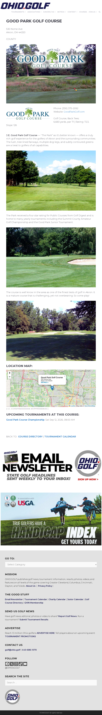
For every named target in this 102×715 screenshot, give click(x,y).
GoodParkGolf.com (74, 111)
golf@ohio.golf (12, 650)
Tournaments (17, 12)
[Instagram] (16, 664)
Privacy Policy (45, 586)
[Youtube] (25, 664)
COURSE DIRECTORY (30, 436)
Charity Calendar (57, 599)
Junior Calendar (75, 599)
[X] (12, 664)
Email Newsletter (14, 599)
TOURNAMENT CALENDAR (60, 436)
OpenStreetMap (89, 406)
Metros (60, 12)
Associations (33, 12)
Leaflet (72, 406)
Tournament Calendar (35, 599)
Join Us (92, 12)
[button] (52, 388)
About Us (30, 586)
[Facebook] (7, 664)
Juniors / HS (48, 12)
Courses (83, 12)
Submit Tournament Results (34, 619)
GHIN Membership (33, 603)
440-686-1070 (29, 650)
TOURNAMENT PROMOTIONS (20, 636)
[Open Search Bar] (99, 11)
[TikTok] (21, 664)
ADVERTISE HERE (46, 633)
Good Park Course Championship (25, 419)
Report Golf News (67, 616)
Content (72, 12)
